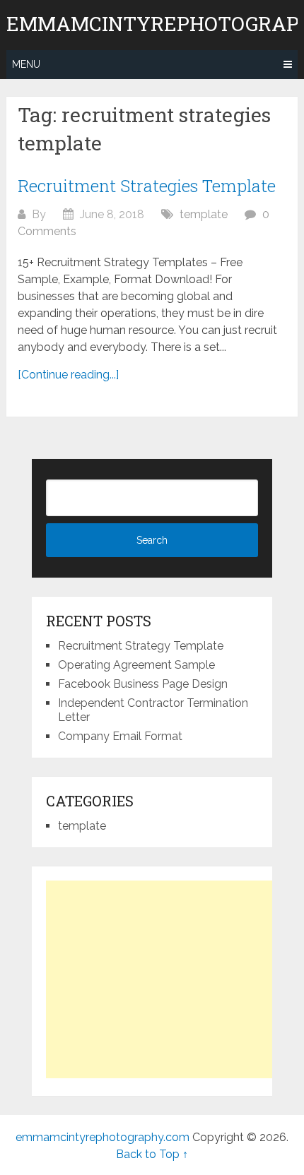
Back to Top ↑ (152, 1154)
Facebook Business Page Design (143, 684)
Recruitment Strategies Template (147, 185)
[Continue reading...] (68, 374)
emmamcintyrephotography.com (102, 1137)
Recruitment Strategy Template (140, 645)
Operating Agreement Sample (136, 665)
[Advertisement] (164, 979)
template (204, 214)
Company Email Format (120, 736)
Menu (26, 64)
